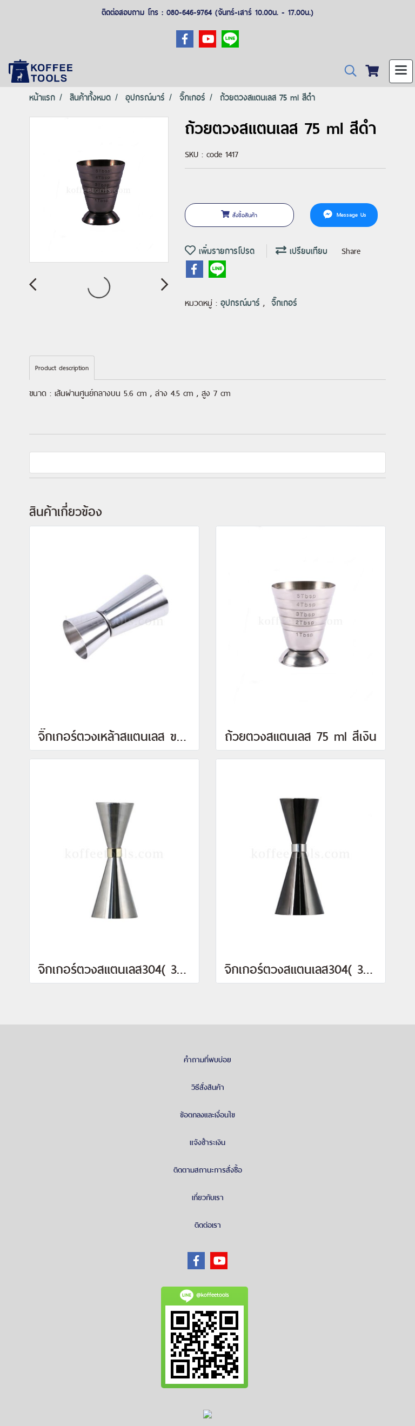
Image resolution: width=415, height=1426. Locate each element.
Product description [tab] (62, 368)
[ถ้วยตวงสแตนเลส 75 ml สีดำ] (99, 190)
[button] (347, 71)
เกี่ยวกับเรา (208, 1197)
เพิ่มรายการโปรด (225, 251)
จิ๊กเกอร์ (284, 303)
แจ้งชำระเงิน (207, 1142)
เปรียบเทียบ (306, 251)
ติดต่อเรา (208, 1225)
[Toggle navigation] (401, 71)
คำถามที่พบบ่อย (207, 1060)
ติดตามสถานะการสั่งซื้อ (207, 1170)
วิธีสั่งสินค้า (207, 1087)
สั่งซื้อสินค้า (243, 215)
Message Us (350, 215)
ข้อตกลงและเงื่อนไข (207, 1115)
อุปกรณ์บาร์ (241, 303)
